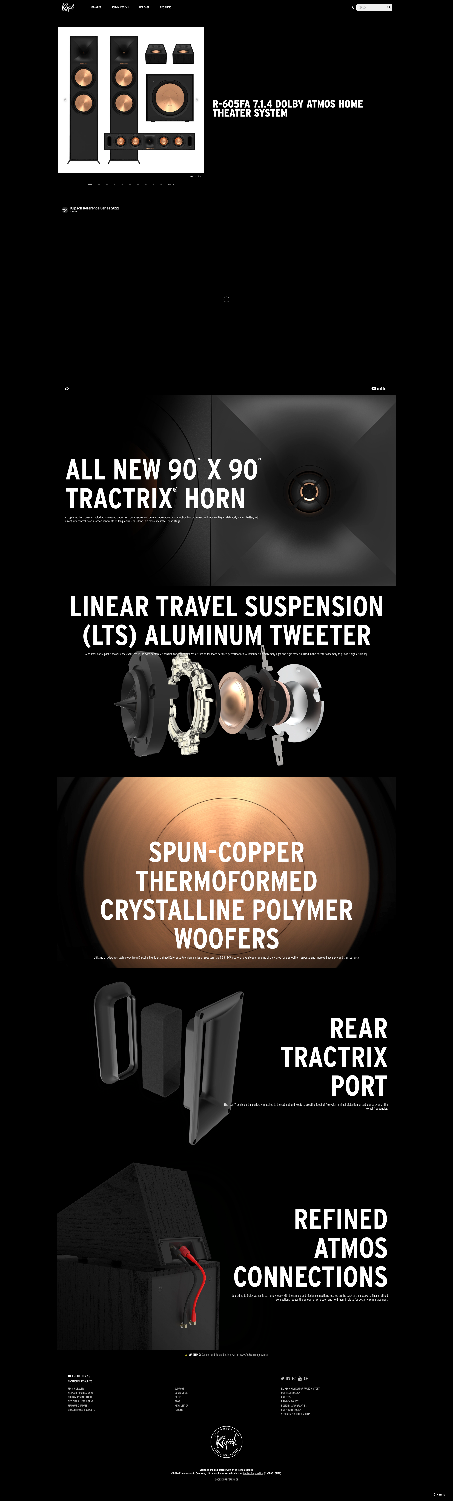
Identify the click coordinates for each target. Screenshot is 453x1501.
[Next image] (197, 100)
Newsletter (181, 1405)
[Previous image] (65, 100)
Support (179, 1388)
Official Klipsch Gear (80, 1401)
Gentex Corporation (253, 1473)
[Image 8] (146, 184)
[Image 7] (138, 184)
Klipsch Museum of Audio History (300, 1388)
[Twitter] (282, 1378)
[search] (388, 7)
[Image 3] (107, 184)
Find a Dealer (76, 1388)
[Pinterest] (306, 1378)
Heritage (144, 7)
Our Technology (290, 1392)
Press (178, 1397)
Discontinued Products (81, 1409)
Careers (286, 1397)
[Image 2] (99, 184)
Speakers (95, 7)
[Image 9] (153, 184)
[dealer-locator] (353, 7)
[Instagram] (294, 1378)
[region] (131, 100)
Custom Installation (80, 1397)
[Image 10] (161, 184)
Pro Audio (165, 7)
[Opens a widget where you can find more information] (439, 1494)
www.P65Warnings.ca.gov (254, 1355)
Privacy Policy (290, 1401)
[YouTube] (300, 1378)
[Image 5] (122, 184)
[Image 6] (130, 184)
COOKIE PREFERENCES (226, 1479)
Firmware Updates (78, 1405)
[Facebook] (288, 1378)
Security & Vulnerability (296, 1414)
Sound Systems (120, 7)
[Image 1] (90, 184)
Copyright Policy (291, 1409)
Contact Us (181, 1392)
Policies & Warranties (294, 1405)
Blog (177, 1401)
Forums (179, 1409)
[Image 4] (115, 184)
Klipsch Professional (80, 1392)
